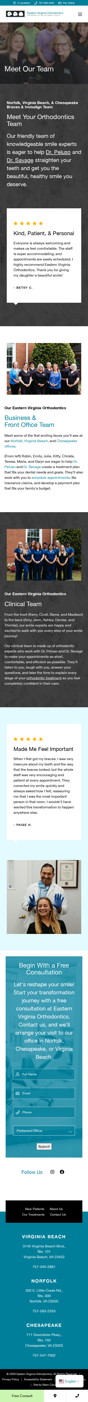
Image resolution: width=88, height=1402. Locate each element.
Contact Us (58, 1214)
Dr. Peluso (58, 152)
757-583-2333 (46, 3)
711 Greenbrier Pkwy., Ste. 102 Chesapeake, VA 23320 (44, 1340)
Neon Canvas (50, 1384)
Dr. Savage (20, 160)
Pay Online (68, 3)
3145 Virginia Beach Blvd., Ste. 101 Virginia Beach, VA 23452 (44, 1251)
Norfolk (16, 441)
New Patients (34, 1209)
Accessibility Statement (38, 1379)
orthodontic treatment (44, 678)
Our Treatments (33, 1214)
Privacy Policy (10, 1379)
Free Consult (22, 1396)
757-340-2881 (44, 1267)
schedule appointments (51, 477)
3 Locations (23, 3)
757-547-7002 (44, 1355)
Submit (44, 1146)
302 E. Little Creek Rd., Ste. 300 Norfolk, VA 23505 (44, 1295)
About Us (56, 1209)
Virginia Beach (36, 441)
